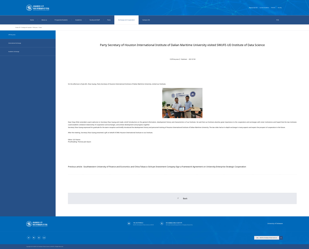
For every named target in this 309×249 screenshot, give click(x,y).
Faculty (280, 7)
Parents (273, 7)
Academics (78, 20)
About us (44, 20)
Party (108, 20)
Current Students (264, 7)
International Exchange (14, 43)
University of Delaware (275, 223)
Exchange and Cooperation (126, 20)
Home (32, 20)
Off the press (11, 34)
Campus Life (146, 20)
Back (185, 198)
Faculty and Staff (95, 20)
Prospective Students (61, 20)
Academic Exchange (13, 51)
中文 (277, 20)
